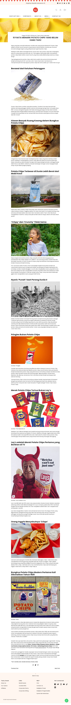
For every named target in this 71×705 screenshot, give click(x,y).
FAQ (38, 683)
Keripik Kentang (26, 661)
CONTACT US (56, 16)
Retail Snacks (22, 683)
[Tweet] (35, 665)
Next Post (57, 668)
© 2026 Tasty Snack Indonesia (9, 699)
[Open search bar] (57, 9)
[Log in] (61, 9)
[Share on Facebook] (33, 665)
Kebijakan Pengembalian (43, 691)
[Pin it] (38, 665)
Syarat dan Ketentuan (43, 693)
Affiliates (3, 688)
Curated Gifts (22, 685)
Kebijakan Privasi (41, 688)
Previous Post (14, 668)
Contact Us (40, 685)
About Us (3, 683)
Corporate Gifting (24, 691)
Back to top (35, 676)
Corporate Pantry (24, 688)
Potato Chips (34, 661)
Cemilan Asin (17, 661)
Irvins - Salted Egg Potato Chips (42, 646)
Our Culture (4, 685)
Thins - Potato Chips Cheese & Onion (38, 644)
